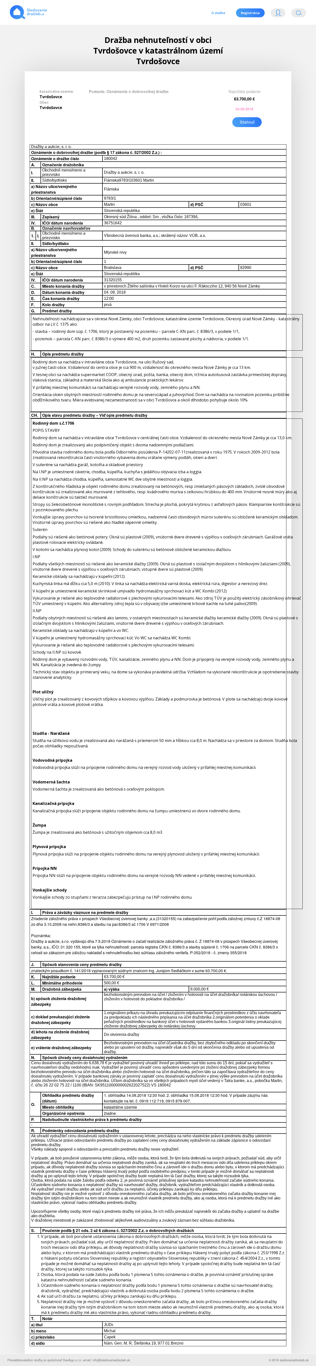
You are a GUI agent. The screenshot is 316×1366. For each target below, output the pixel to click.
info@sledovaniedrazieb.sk (111, 1360)
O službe (218, 13)
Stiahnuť (247, 122)
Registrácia (250, 13)
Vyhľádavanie (296, 14)
